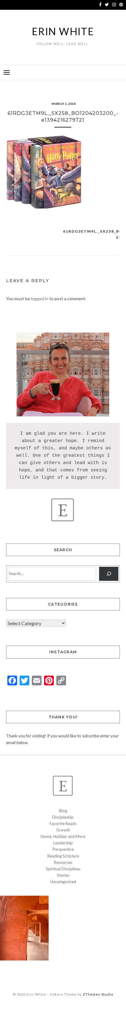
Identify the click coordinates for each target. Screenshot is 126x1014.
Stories (63, 875)
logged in (39, 298)
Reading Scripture (63, 856)
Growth (63, 830)
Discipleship (63, 817)
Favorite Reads (63, 823)
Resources (63, 862)
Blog (63, 810)
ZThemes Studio (98, 994)
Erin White (63, 31)
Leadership (63, 842)
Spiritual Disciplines (63, 868)
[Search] (108, 574)
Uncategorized (63, 881)
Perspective (63, 849)
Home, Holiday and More (63, 836)
